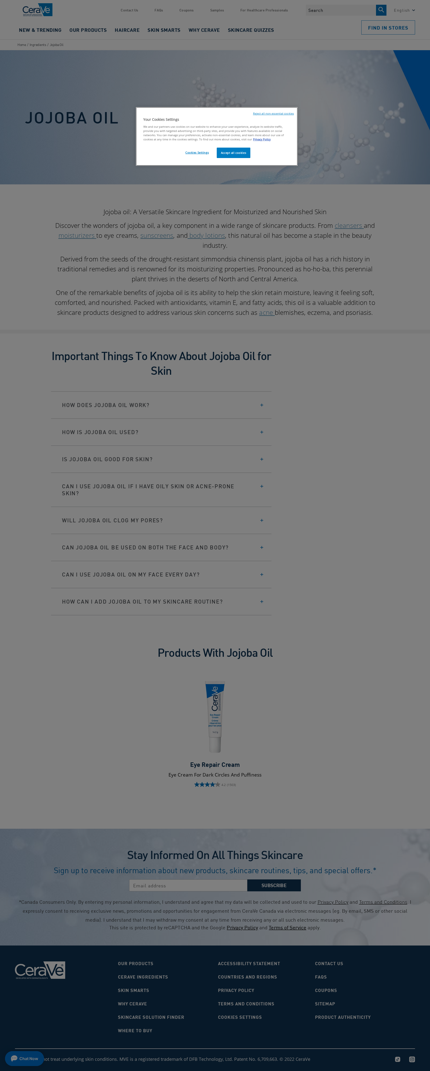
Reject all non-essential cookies (273, 113)
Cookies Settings (197, 152)
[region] (217, 136)
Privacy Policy (262, 139)
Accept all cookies (233, 153)
